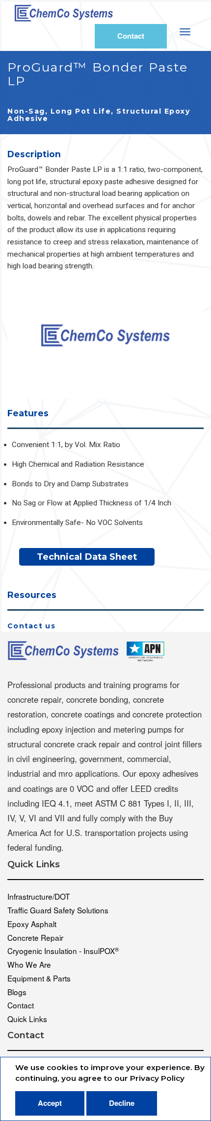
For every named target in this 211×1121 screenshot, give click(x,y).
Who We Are (29, 964)
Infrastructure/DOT (38, 896)
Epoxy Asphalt (31, 923)
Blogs (16, 991)
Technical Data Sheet (87, 556)
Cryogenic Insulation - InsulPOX (63, 950)
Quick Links (27, 1018)
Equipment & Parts (39, 978)
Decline (121, 1102)
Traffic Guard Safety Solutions (57, 910)
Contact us (31, 626)
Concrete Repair (35, 937)
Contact (130, 35)
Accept (50, 1102)
